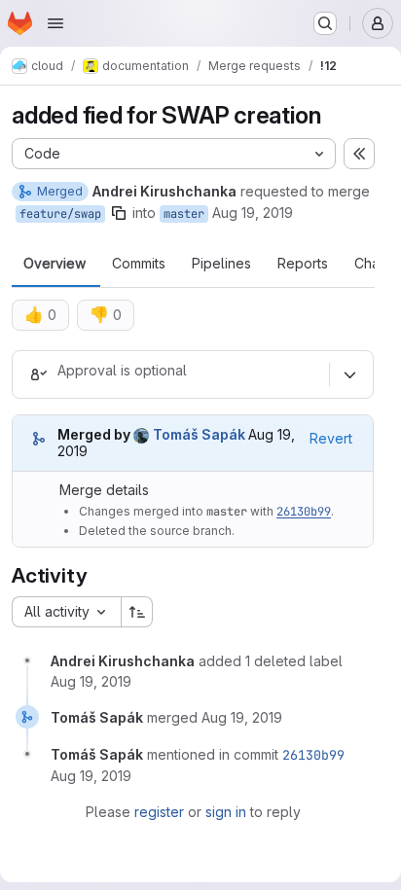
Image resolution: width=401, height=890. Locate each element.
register (159, 811)
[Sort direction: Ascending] (137, 611)
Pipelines (221, 263)
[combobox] (66, 611)
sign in (225, 811)
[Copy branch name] (118, 213)
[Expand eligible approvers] (349, 374)
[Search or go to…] (325, 23)
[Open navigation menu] (55, 23)
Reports (302, 263)
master (184, 214)
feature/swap (60, 214)
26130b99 (303, 511)
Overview (54, 263)
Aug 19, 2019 (252, 212)
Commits (138, 263)
